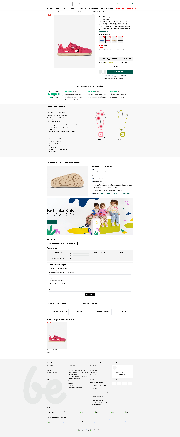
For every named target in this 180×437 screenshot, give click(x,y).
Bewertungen (53, 248)
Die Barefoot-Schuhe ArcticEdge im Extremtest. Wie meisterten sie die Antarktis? (100, 387)
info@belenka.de (120, 374)
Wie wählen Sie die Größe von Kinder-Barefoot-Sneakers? (100, 403)
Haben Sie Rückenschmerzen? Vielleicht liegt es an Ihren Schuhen (101, 395)
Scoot (105, 193)
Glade (113, 193)
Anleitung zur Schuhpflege (55, 243)
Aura (121, 193)
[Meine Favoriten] (125, 3)
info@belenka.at (120, 376)
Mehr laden (89, 294)
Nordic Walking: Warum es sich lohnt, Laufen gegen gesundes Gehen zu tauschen (101, 391)
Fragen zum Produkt (121, 252)
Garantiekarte (71, 243)
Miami (124, 193)
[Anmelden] (128, 3)
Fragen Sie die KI (103, 31)
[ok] (105, 4)
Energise (100, 193)
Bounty (109, 193)
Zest (128, 193)
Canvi (117, 193)
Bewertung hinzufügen (99, 252)
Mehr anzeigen (52, 221)
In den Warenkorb (119, 71)
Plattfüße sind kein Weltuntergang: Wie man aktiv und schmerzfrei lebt (101, 399)
